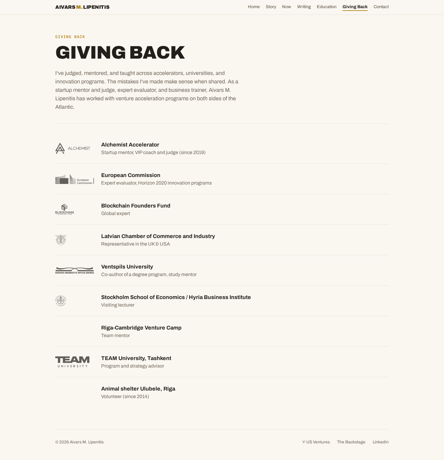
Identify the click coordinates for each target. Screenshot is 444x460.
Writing (304, 6)
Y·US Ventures (316, 442)
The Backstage (351, 442)
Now (286, 6)
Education (326, 6)
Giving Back (355, 6)
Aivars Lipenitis (82, 7)
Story (271, 6)
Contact (381, 6)
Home (254, 6)
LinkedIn (381, 442)
